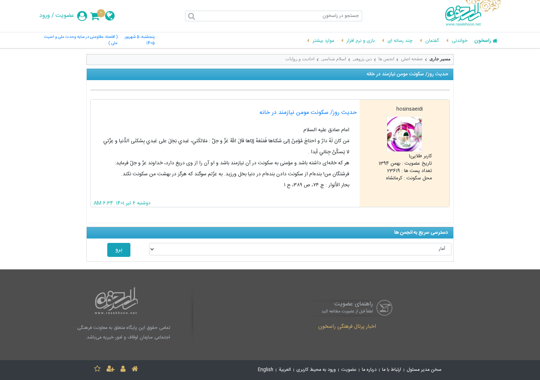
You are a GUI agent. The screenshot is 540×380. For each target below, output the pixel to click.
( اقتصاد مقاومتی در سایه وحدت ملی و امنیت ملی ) (81, 40)
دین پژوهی (362, 58)
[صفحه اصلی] (135, 370)
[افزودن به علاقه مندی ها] (97, 370)
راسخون (482, 41)
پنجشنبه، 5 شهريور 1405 (140, 40)
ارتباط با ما (391, 370)
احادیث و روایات (299, 58)
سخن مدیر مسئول (424, 370)
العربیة (285, 370)
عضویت (64, 15)
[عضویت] (111, 370)
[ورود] (123, 370)
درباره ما (369, 370)
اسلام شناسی (333, 58)
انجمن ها (386, 58)
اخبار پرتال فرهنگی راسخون (347, 327)
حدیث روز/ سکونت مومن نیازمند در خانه (308, 113)
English (265, 370)
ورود (44, 15)
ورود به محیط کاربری (316, 370)
